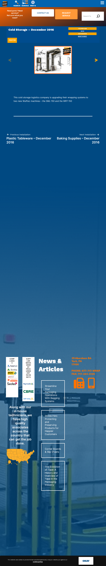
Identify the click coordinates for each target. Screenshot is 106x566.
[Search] (98, 16)
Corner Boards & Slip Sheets (53, 450)
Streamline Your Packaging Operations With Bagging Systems (52, 394)
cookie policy (38, 561)
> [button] (96, 60)
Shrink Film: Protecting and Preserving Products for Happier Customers (52, 425)
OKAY (85, 560)
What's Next (82, 36)
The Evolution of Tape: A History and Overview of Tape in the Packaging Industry (52, 475)
